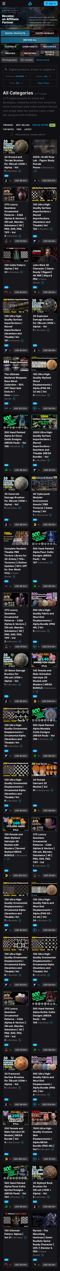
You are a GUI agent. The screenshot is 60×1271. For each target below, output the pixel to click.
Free (19, 129)
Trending (8, 125)
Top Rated (8, 129)
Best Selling (23, 125)
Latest (28, 129)
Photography (9, 59)
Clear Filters (43, 83)
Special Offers (43, 125)
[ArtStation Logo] (30, 3)
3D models (27, 59)
